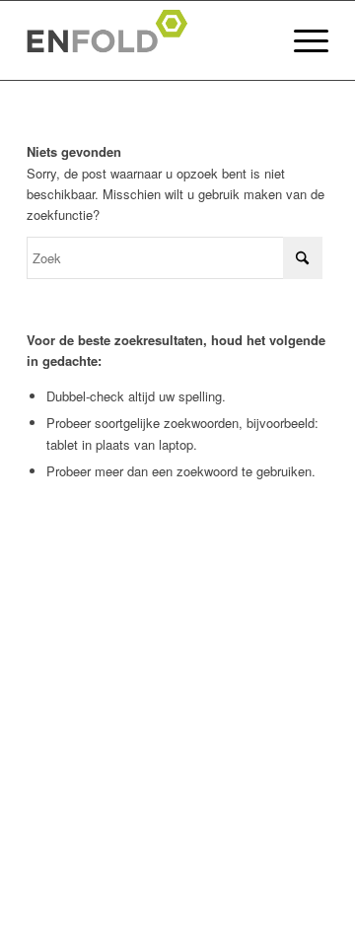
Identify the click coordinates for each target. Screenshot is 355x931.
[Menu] (301, 40)
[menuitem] (301, 40)
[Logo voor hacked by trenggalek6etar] (147, 40)
